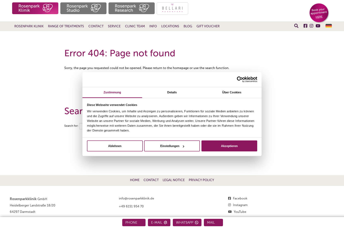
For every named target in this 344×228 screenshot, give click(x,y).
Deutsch (328, 26)
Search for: (71, 125)
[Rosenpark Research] (131, 8)
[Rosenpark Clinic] (35, 8)
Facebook (240, 198)
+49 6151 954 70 (131, 206)
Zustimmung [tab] (112, 92)
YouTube (240, 212)
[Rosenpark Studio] (83, 8)
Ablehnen (114, 146)
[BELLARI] (172, 8)
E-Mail (156, 222)
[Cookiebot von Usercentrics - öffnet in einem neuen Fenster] (239, 79)
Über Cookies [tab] (231, 92)
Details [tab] (172, 92)
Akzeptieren (229, 146)
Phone (131, 222)
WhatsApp (184, 222)
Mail (211, 222)
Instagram (240, 205)
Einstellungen (169, 146)
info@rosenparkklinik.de (136, 198)
